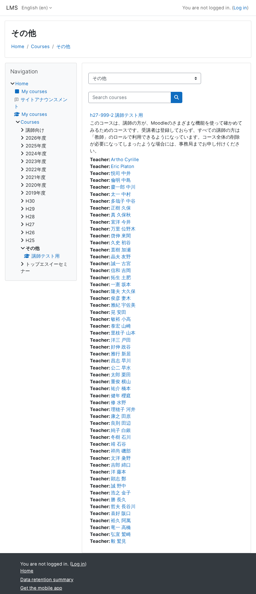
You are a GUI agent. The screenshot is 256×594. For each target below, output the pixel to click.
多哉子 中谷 (123, 201)
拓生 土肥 (121, 277)
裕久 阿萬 (121, 520)
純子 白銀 (121, 430)
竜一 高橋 (121, 527)
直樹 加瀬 (121, 250)
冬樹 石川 (121, 437)
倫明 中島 (121, 180)
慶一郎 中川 (123, 187)
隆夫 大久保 (123, 291)
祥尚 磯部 (121, 451)
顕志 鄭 (118, 479)
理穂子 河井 (123, 409)
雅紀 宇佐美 (123, 305)
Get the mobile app (41, 588)
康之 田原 (121, 416)
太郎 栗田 (121, 375)
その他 (63, 46)
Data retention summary (46, 579)
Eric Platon (122, 166)
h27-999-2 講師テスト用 (116, 115)
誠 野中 (118, 486)
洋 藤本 (118, 472)
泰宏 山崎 (121, 326)
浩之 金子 (121, 493)
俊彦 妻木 (121, 298)
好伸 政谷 (121, 347)
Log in (240, 8)
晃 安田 (118, 312)
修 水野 (118, 402)
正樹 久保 (121, 208)
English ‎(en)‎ (35, 8)
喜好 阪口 (121, 513)
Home (17, 46)
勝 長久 (118, 499)
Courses (40, 46)
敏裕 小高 (121, 319)
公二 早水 (121, 368)
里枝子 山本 (123, 333)
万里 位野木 (123, 229)
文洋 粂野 (121, 458)
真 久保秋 (121, 215)
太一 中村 (121, 194)
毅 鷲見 (118, 541)
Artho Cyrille (125, 159)
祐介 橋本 (121, 388)
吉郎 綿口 (121, 465)
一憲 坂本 (121, 284)
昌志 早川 (121, 361)
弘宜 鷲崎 (121, 534)
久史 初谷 (121, 242)
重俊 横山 (121, 381)
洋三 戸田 (121, 340)
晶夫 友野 (121, 257)
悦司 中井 (121, 173)
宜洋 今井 (121, 222)
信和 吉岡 (121, 270)
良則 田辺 (121, 423)
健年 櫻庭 (121, 395)
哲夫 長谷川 (123, 506)
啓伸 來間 (121, 236)
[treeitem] (40, 177)
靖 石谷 (118, 444)
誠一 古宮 (121, 263)
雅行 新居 (121, 354)
